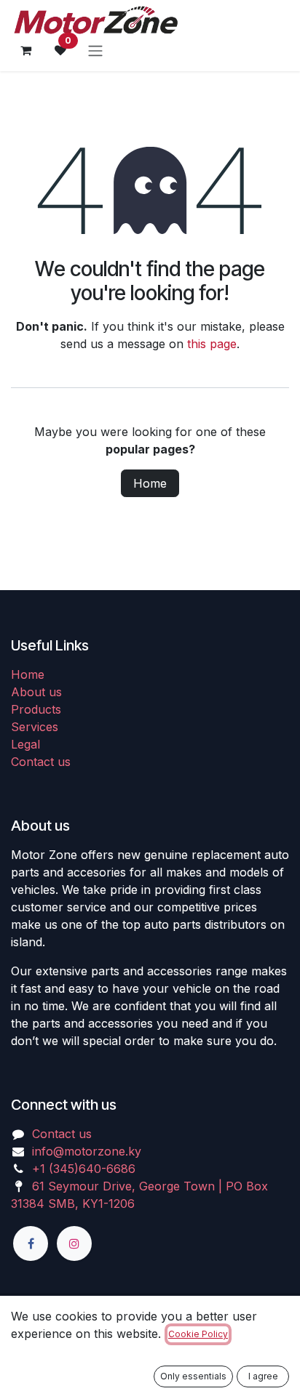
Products (36, 709)
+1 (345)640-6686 (83, 1168)
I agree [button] (263, 1376)
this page (212, 343)
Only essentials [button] (193, 1376)
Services (34, 726)
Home (150, 483)
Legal (25, 744)
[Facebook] (30, 1243)
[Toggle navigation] (95, 50)
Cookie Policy (198, 1334)
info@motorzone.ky (86, 1151)
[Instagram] (74, 1243)
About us (36, 692)
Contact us (41, 761)
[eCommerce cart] (25, 50)
